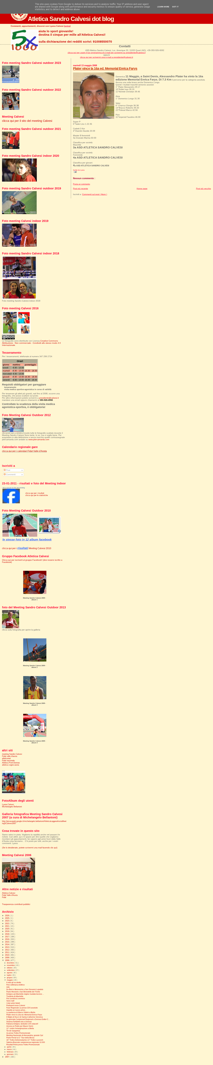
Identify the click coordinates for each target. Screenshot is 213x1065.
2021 (7, 926)
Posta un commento (81, 184)
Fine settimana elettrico (15, 985)
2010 (7, 955)
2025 (7, 918)
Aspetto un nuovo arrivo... (16, 1010)
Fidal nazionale (8, 760)
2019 (7, 931)
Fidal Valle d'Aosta (10, 895)
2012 (7, 950)
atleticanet (6, 758)
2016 (7, 939)
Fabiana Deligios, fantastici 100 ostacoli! (22, 1024)
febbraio (10, 1052)
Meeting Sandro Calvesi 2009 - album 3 (34, 704)
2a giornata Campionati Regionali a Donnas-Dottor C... (28, 1019)
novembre (11, 965)
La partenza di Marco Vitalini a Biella (20, 1012)
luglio (9, 975)
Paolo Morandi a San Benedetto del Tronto (23, 992)
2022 (7, 923)
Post (8, 470)
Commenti (11, 474)
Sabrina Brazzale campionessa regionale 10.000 (25, 1042)
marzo (9, 1049)
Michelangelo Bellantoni (12, 807)
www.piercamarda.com (38, 439)
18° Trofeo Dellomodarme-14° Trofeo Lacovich (24, 1040)
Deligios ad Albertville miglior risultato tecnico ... (25, 994)
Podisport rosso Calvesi (15, 1005)
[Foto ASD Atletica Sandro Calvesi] (11, 503)
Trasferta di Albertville (14, 996)
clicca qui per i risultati (34, 493)
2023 (7, 921)
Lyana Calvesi (8, 804)
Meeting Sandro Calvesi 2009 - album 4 (34, 742)
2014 (7, 944)
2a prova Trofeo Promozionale (18, 1033)
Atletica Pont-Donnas (11, 763)
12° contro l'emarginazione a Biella (20, 1028)
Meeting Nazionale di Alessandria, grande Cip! (24, 1035)
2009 (7, 958)
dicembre (11, 963)
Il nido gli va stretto (13, 982)
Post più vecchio (203, 188)
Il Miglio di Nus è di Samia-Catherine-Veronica (24, 1017)
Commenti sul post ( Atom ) (94, 194)
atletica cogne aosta (10, 765)
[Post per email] (75, 172)
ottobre (10, 968)
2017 (7, 937)
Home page (142, 188)
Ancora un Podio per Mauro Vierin (19, 1026)
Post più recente (80, 188)
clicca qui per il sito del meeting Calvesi (27, 120)
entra (67, 26)
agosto (10, 973)
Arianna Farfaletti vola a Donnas (19, 1022)
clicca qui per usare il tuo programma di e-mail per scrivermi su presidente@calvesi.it (106, 52)
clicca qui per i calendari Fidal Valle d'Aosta (24, 451)
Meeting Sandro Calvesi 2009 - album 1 (34, 599)
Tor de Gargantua (13, 1031)
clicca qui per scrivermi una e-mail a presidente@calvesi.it (106, 57)
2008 (7, 960)
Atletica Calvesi (8, 893)
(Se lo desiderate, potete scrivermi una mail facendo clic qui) (29, 848)
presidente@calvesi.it (49, 398)
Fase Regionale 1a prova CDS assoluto (22, 1008)
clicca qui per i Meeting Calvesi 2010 (26, 548)
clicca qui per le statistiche (36, 495)
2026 (7, 915)
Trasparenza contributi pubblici (16, 904)
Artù (8, 987)
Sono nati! (10, 1001)
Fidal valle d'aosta (9, 756)
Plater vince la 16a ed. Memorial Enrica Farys (105, 68)
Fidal (4, 897)
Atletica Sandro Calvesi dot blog (71, 18)
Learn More (163, 7)
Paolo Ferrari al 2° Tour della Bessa (20, 1038)
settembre (11, 970)
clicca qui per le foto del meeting (13, 488)
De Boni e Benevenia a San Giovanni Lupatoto (24, 989)
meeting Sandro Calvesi (12, 754)
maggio (10, 980)
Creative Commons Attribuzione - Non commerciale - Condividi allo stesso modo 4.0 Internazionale (31, 343)
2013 (7, 947)
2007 (7, 1057)
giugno (10, 978)
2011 (7, 952)
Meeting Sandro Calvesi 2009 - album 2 (34, 666)
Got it (175, 7)
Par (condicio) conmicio (15, 998)
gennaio (10, 1054)
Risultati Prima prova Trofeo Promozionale (23, 1044)
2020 (7, 929)
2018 (7, 934)
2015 (7, 942)
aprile (9, 1047)
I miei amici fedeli (13, 1003)
